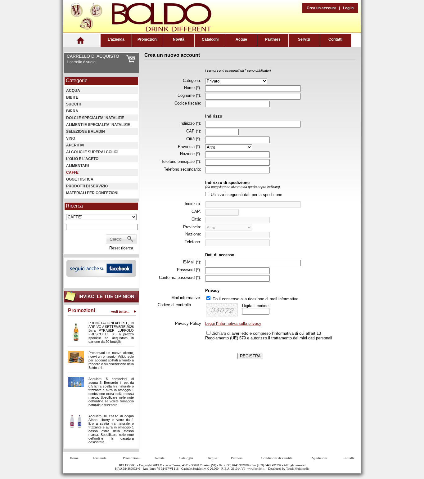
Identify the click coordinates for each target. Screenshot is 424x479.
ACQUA (73, 90)
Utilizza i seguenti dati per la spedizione (246, 194)
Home (74, 458)
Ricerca (74, 205)
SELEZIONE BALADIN (85, 131)
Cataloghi (210, 39)
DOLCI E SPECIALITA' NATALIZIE (95, 118)
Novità (178, 39)
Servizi (304, 39)
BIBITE (72, 97)
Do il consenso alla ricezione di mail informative (255, 299)
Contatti (335, 39)
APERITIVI (75, 145)
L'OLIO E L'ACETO (82, 159)
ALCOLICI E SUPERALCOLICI (92, 152)
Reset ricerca (121, 248)
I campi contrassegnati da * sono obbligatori (238, 70)
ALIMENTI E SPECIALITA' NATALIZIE (98, 125)
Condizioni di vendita (276, 458)
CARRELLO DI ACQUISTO (93, 56)
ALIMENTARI (77, 165)
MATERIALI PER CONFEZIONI (92, 193)
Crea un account (321, 8)
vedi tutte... (120, 311)
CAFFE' (72, 172)
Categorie (77, 80)
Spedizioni (319, 458)
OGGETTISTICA (79, 179)
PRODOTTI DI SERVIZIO (87, 186)
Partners (273, 39)
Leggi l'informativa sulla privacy (233, 323)
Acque (241, 39)
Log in (348, 8)
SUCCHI (73, 104)
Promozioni (147, 39)
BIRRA (72, 111)
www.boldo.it (255, 468)
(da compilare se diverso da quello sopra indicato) (242, 187)
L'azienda (116, 39)
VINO (70, 138)
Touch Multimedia (297, 468)
